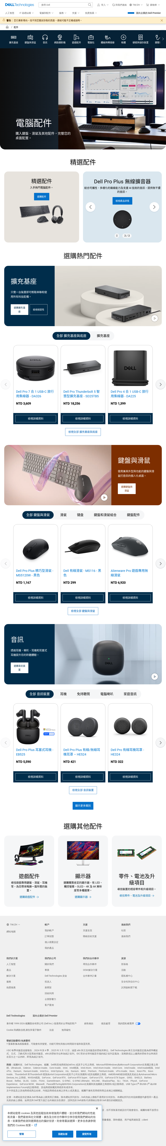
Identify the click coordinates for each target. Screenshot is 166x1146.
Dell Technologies (15, 1015)
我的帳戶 (49, 930)
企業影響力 (50, 999)
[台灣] (7, 27)
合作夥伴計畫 (90, 976)
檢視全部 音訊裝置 (83, 790)
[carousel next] (154, 207)
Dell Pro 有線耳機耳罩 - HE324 (127, 752)
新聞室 (48, 987)
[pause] (117, 235)
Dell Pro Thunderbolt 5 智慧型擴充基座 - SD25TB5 (81, 394)
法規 (51, 1030)
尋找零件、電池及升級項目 (135, 895)
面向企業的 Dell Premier (148, 13)
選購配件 (41, 196)
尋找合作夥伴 (90, 964)
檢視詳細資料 (35, 418)
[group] (122, 206)
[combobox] (66, 4)
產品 (8, 970)
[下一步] (160, 384)
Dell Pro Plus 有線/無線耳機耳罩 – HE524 (81, 752)
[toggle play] (154, 318)
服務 (8, 981)
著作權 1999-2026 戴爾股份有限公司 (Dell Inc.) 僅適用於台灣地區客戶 (41, 1023)
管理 (21, 1134)
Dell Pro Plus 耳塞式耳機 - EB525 (34, 752)
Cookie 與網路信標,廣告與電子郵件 (24, 1030)
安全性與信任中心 (130, 981)
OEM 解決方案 (90, 970)
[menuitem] (27, 13)
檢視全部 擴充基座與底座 (83, 431)
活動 (123, 970)
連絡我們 (125, 936)
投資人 (48, 981)
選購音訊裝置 (19, 668)
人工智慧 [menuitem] (9, 13)
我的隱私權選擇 (126, 1023)
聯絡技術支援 (90, 936)
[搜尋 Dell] (89, 4)
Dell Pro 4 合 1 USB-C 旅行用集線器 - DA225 (129, 394)
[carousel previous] (90, 207)
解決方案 (11, 976)
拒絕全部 (62, 1134)
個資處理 (105, 1023)
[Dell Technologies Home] (19, 4)
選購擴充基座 (19, 309)
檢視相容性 (38, 309)
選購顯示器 (81, 896)
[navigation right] (163, 39)
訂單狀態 (49, 936)
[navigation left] (17, 335)
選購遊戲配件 (27, 896)
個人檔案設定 (51, 942)
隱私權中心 (127, 976)
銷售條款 (88, 1023)
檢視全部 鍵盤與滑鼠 (83, 611)
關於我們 (49, 964)
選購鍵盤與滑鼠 (126, 488)
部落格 (124, 964)
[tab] (71, 336)
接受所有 (86, 1134)
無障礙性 (66, 1030)
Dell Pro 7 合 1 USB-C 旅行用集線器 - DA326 (35, 394)
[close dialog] (162, 20)
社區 (123, 930)
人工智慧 (11, 964)
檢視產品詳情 (122, 201)
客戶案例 (49, 1005)
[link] (119, 4)
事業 (47, 970)
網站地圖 (11, 931)
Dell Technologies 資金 (56, 976)
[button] (103, 4)
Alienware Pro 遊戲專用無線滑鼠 (129, 573)
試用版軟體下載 (129, 987)
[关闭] (97, 1108)
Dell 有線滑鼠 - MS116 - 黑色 (82, 573)
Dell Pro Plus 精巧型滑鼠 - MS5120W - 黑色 (34, 573)
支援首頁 (87, 930)
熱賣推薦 (11, 987)
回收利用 (49, 993)
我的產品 (49, 948)
